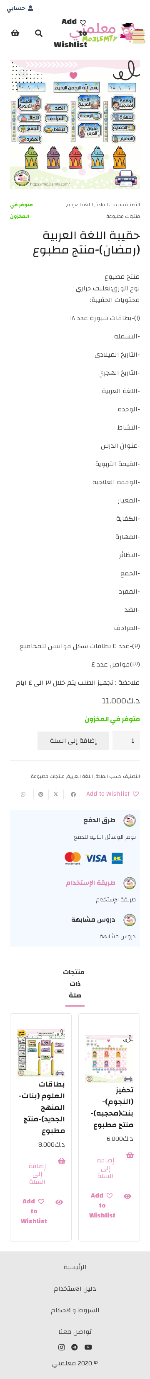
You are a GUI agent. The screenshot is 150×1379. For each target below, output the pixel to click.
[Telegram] (74, 1347)
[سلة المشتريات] (15, 33)
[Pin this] (40, 794)
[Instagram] (61, 1347)
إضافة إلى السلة (73, 740)
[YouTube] (88, 1347)
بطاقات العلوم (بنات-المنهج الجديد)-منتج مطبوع (42, 1107)
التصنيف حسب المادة (117, 204)
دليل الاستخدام (75, 1288)
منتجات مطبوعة (123, 216)
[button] (70, 33)
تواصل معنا (75, 1332)
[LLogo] (108, 33)
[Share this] (70, 794)
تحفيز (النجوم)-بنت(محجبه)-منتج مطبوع (111, 1107)
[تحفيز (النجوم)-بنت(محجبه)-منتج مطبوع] (109, 1059)
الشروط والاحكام (75, 1310)
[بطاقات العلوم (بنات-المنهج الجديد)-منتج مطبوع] (41, 1053)
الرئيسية (75, 1267)
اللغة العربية (80, 204)
